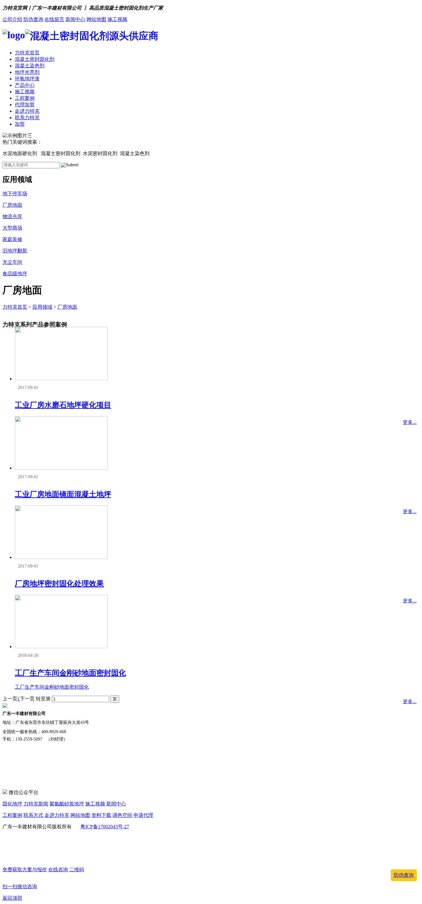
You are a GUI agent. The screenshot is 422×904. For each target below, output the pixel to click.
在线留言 (54, 19)
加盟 (20, 124)
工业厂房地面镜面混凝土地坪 (63, 494)
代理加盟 (25, 104)
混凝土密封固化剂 (34, 59)
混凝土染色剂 (29, 65)
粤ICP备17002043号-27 (104, 826)
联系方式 (33, 815)
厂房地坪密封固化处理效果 (59, 584)
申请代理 (143, 815)
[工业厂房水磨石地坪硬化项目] (61, 378)
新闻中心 (75, 19)
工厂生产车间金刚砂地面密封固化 (70, 673)
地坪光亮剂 (27, 72)
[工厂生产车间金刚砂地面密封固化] (61, 646)
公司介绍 (12, 19)
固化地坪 (12, 803)
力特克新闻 (35, 803)
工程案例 (25, 98)
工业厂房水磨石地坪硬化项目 (63, 405)
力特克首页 (27, 52)
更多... (409, 422)
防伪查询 (33, 19)
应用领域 (42, 307)
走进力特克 (27, 111)
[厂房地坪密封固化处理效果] (61, 557)
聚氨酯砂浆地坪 (66, 803)
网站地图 (96, 19)
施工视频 (117, 19)
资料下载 (101, 815)
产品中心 (25, 85)
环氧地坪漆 (27, 78)
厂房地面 (67, 307)
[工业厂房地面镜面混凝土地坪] (61, 468)
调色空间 (122, 815)
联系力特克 (27, 117)
